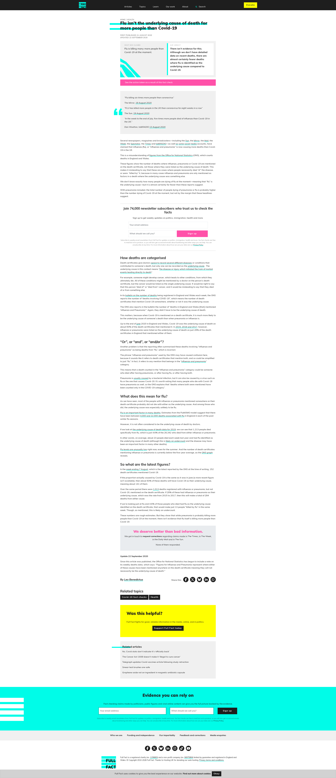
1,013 (156, 489)
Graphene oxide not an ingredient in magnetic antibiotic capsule (153, 673)
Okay (217, 774)
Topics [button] (142, 7)
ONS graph (207, 453)
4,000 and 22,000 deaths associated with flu (162, 416)
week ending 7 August (137, 469)
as (177, 144)
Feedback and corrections (192, 735)
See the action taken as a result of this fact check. (149, 83)
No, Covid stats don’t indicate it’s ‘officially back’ (145, 652)
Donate (250, 5)
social (187, 144)
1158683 (153, 758)
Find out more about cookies (197, 774)
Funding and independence (140, 735)
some (181, 144)
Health (155, 597)
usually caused (141, 378)
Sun (187, 141)
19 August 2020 (144, 103)
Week (123, 144)
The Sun (179, 540)
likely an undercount (175, 441)
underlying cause (196, 266)
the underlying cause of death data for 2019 (154, 430)
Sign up (192, 234)
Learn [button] (156, 7)
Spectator (135, 144)
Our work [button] (170, 7)
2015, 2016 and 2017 (186, 327)
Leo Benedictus (133, 580)
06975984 (188, 758)
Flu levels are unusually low (133, 450)
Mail (206, 141)
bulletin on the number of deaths (141, 296)
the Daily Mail (161, 540)
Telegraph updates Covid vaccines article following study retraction (155, 662)
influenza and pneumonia (193, 362)
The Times (193, 536)
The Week (206, 536)
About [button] (185, 7)
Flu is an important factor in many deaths (140, 413)
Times (148, 144)
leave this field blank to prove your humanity (11, 690)
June (138, 324)
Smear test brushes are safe (136, 667)
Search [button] (202, 7)
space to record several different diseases (171, 263)
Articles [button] (128, 7)
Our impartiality (167, 735)
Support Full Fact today (168, 628)
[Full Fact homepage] (82, 5)
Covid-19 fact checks (134, 597)
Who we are (116, 735)
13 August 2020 (157, 127)
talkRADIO (161, 144)
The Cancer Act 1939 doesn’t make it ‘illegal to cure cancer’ (151, 657)
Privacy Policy (198, 245)
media (194, 144)
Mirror (197, 141)
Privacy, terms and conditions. (211, 760)
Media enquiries (218, 735)
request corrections (152, 536)
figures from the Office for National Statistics (171, 155)
